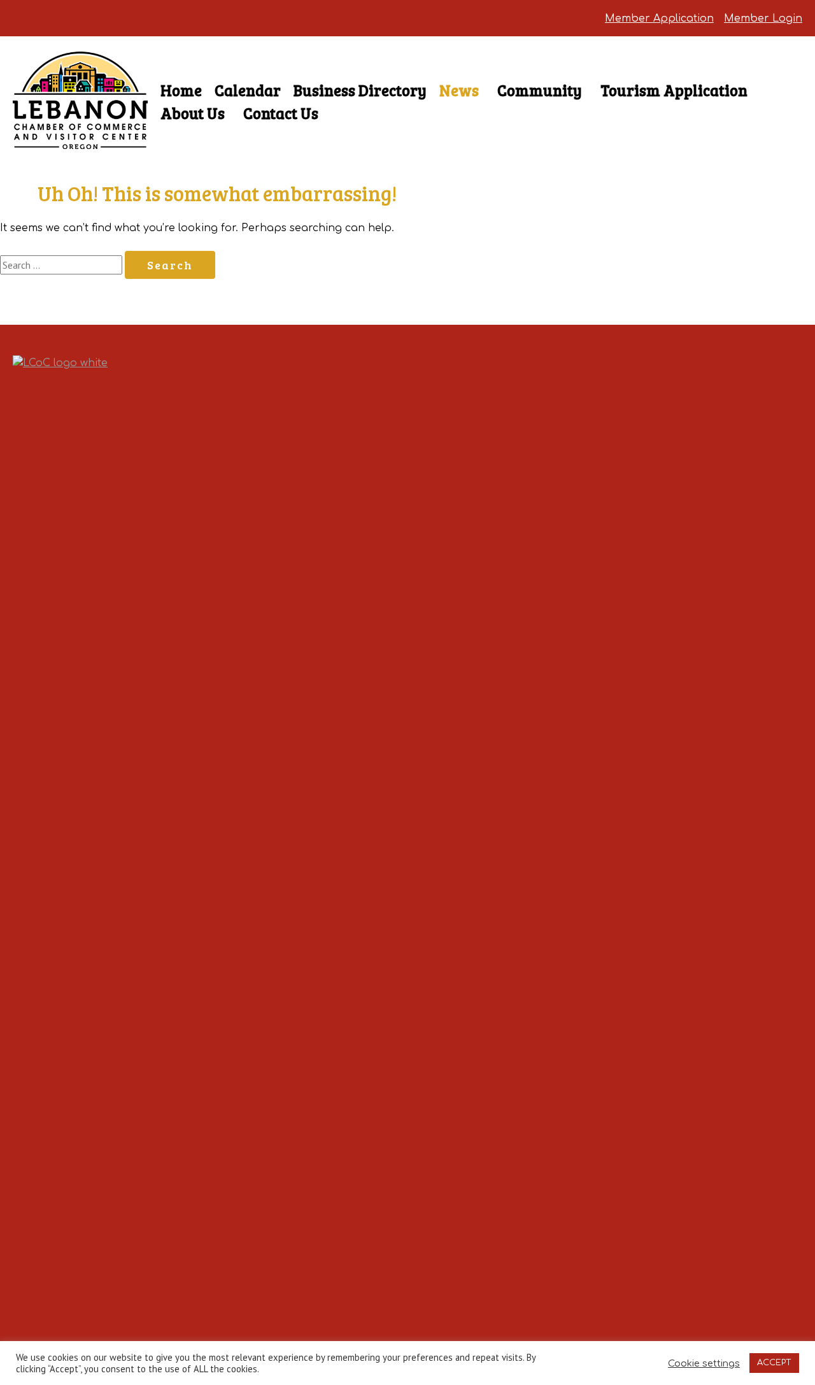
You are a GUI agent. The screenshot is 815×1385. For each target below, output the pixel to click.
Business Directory (360, 90)
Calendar (248, 90)
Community (539, 90)
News (459, 90)
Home (181, 90)
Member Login (763, 18)
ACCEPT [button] (774, 1362)
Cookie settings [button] (704, 1363)
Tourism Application (674, 90)
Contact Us (280, 113)
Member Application (659, 18)
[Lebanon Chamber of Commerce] (80, 126)
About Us (192, 113)
